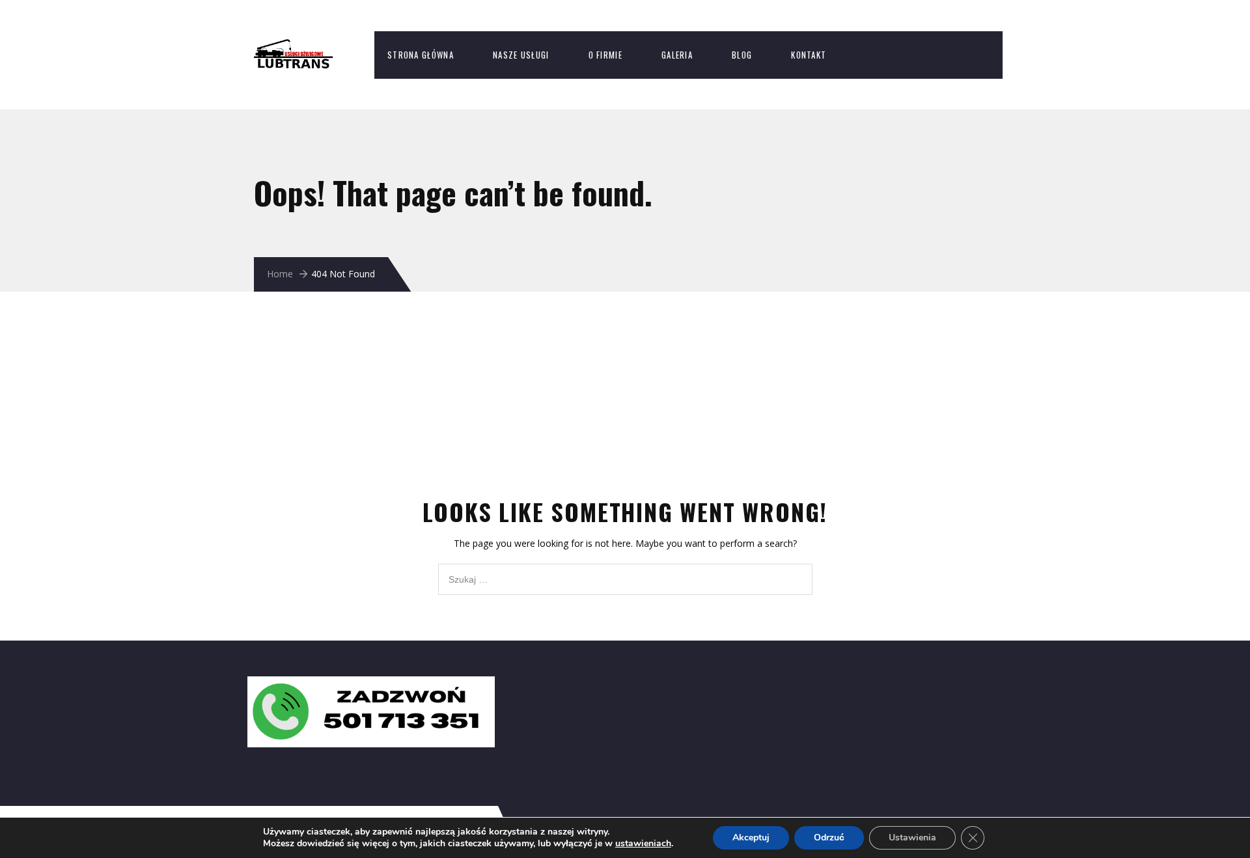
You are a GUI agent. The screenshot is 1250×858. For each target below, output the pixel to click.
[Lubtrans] (306, 46)
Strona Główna (420, 54)
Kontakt (808, 54)
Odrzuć (829, 837)
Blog (742, 54)
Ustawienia (912, 837)
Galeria (677, 54)
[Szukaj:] (625, 570)
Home (280, 274)
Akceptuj (751, 837)
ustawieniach (643, 844)
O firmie (605, 54)
